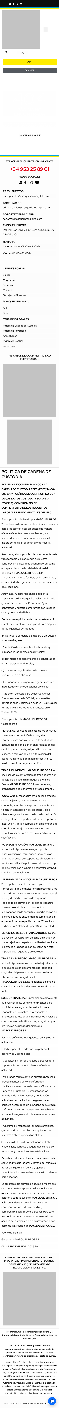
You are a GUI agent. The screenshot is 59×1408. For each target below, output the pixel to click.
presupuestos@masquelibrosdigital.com (26, 196)
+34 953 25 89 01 (29, 169)
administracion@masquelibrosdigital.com (26, 207)
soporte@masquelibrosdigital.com (22, 218)
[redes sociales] (10, 4)
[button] (46, 29)
